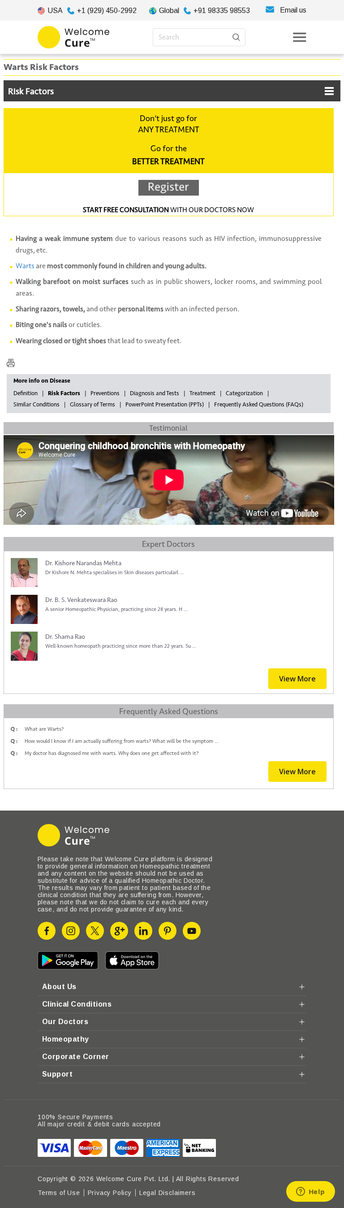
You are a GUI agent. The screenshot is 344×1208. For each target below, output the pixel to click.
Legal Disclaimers (167, 1192)
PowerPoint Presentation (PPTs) (164, 404)
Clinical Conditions (77, 1004)
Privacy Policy (110, 1192)
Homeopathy (65, 1039)
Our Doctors (65, 1021)
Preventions (105, 393)
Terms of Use (59, 1192)
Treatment (202, 393)
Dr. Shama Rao (65, 637)
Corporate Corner (75, 1056)
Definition (25, 393)
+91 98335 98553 (222, 10)
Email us (293, 10)
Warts (25, 266)
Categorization (244, 393)
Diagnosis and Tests (154, 393)
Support (57, 1074)
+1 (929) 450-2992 (107, 10)
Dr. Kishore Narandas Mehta (83, 563)
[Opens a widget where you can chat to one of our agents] (310, 1192)
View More (297, 679)
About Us (59, 986)
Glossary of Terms (92, 404)
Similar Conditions (36, 404)
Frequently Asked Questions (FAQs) (258, 404)
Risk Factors (31, 91)
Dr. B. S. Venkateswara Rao (81, 600)
